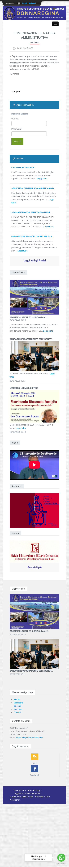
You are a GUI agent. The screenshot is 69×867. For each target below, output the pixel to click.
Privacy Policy (20, 790)
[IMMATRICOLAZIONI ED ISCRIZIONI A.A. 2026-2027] (34, 297)
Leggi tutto (42, 178)
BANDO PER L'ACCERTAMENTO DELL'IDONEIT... (31, 671)
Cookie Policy (34, 790)
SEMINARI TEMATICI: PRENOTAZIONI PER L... (31, 212)
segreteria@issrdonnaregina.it (29, 737)
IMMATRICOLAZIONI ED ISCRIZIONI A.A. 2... (29, 317)
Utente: (15, 118)
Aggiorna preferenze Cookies (27, 793)
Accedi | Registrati (29, 3)
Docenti (17, 706)
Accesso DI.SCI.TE (25, 105)
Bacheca (34, 42)
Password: (16, 129)
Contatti (17, 712)
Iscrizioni (18, 709)
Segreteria (18, 703)
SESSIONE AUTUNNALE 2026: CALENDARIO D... (33, 188)
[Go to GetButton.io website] (61, 864)
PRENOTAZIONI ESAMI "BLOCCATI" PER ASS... (32, 236)
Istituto (17, 699)
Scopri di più (35, 567)
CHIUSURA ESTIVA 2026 (22, 167)
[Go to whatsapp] (61, 858)
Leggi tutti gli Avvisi (34, 260)
